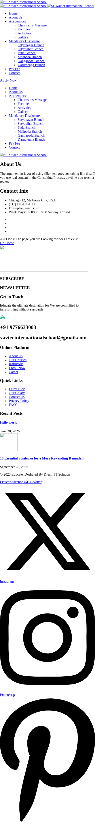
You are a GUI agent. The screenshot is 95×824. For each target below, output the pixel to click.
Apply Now (8, 80)
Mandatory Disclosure (24, 41)
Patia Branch (27, 53)
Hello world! (9, 422)
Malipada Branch (30, 57)
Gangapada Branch (31, 61)
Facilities (24, 29)
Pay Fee (14, 69)
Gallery (23, 37)
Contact (14, 73)
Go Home (7, 243)
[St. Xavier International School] (23, 2)
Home (13, 13)
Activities (24, 33)
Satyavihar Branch (31, 49)
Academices (17, 21)
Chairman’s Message (32, 25)
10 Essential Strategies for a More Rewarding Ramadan (42, 458)
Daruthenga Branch (31, 65)
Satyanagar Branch (31, 45)
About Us (16, 17)
